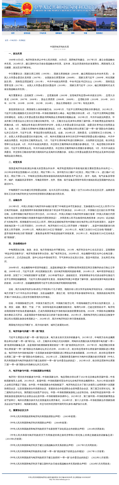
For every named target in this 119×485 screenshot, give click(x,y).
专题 (85, 33)
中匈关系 (43, 33)
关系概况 (22, 40)
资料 (72, 33)
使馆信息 (27, 33)
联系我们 (99, 33)
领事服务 (58, 33)
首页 (13, 33)
